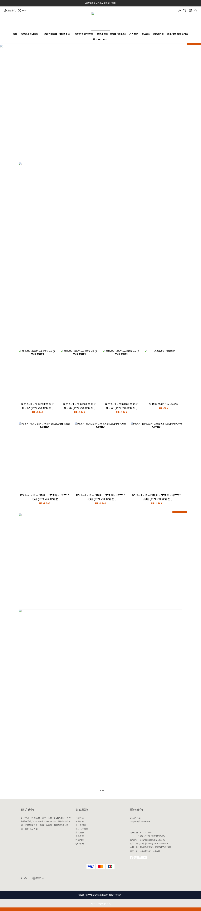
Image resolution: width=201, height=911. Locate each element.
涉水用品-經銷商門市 (177, 33)
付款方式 (79, 817)
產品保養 (79, 836)
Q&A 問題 (79, 843)
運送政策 (79, 821)
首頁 (15, 33)
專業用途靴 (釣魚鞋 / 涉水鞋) (111, 33)
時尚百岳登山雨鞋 (29, 33)
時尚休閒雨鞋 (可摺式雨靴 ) (57, 33)
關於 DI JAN (99, 39)
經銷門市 (79, 839)
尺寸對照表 (80, 825)
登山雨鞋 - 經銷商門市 (153, 33)
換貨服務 (79, 832)
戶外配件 (133, 33)
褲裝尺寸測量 (81, 828)
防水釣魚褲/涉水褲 (84, 33)
